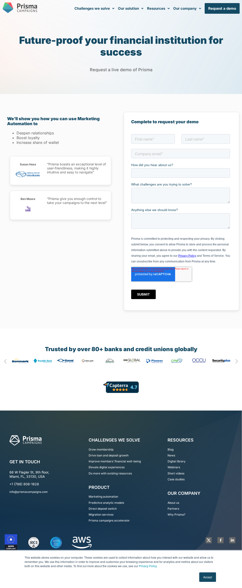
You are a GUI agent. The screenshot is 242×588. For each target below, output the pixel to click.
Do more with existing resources (110, 473)
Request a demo (222, 8)
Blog (170, 449)
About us (173, 502)
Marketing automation (103, 496)
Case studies (176, 479)
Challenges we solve (92, 8)
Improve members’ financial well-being (115, 461)
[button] (94, 8)
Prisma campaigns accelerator (109, 520)
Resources (156, 8)
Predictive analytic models (106, 502)
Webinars (174, 467)
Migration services (101, 514)
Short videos (176, 473)
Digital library (177, 461)
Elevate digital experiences (107, 467)
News (171, 455)
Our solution (128, 8)
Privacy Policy (148, 566)
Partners (173, 508)
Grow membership (101, 449)
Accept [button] (207, 577)
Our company (185, 8)
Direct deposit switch (103, 508)
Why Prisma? (176, 514)
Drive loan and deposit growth (109, 455)
